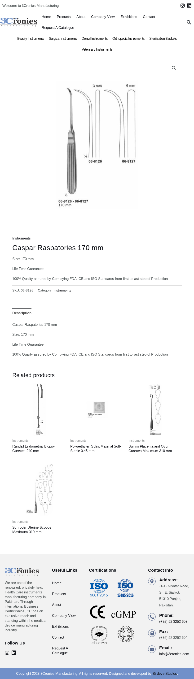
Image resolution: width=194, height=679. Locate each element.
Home (46, 17)
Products (64, 17)
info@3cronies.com (174, 654)
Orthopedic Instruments (128, 38)
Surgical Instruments (63, 38)
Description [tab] (21, 313)
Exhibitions (128, 17)
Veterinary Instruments (97, 49)
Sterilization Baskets (163, 38)
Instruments (21, 238)
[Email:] (152, 649)
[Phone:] (152, 617)
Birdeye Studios (165, 673)
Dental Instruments (95, 38)
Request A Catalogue (58, 28)
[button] (189, 22)
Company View (103, 17)
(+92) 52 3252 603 (173, 621)
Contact (149, 17)
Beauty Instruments (30, 38)
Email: (165, 647)
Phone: (166, 615)
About (80, 17)
